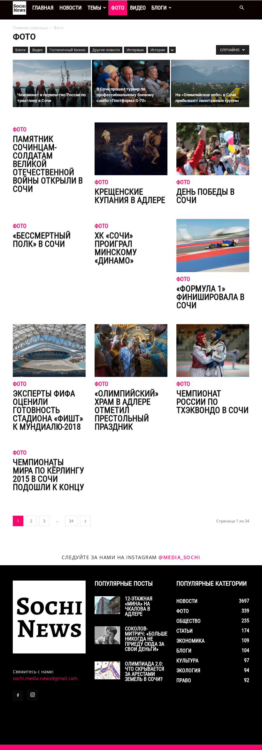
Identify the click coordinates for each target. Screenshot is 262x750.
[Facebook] (18, 696)
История (157, 49)
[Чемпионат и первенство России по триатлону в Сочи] (52, 84)
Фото (117, 7)
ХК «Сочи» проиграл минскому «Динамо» (116, 248)
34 (71, 521)
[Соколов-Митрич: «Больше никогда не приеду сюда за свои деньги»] (107, 635)
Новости (70, 7)
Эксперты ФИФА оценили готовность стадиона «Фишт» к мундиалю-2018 (48, 410)
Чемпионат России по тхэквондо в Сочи (212, 402)
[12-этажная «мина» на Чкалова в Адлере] (107, 605)
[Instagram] (32, 695)
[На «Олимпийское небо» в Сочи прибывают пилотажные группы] (210, 84)
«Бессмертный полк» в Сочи (42, 240)
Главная (43, 7)
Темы (94, 7)
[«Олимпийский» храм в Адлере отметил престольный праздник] (131, 350)
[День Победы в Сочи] (212, 148)
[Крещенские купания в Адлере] (131, 148)
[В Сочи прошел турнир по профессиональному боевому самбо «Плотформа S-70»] (131, 84)
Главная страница (30, 27)
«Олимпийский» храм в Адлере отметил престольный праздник (126, 410)
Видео (138, 7)
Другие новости (106, 49)
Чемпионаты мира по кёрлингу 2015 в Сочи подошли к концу (48, 474)
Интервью (135, 49)
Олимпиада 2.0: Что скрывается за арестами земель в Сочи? (144, 671)
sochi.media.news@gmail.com (45, 678)
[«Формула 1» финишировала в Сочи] (212, 245)
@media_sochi (179, 557)
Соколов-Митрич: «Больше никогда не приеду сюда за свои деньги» (146, 639)
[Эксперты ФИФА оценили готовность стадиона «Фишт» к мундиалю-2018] (49, 350)
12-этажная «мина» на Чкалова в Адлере (138, 606)
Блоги (159, 7)
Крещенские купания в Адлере (130, 196)
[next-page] (85, 521)
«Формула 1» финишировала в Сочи (210, 297)
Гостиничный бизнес (68, 49)
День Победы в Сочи (205, 196)
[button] (241, 8)
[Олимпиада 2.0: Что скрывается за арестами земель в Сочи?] (107, 670)
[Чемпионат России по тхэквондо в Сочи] (212, 350)
